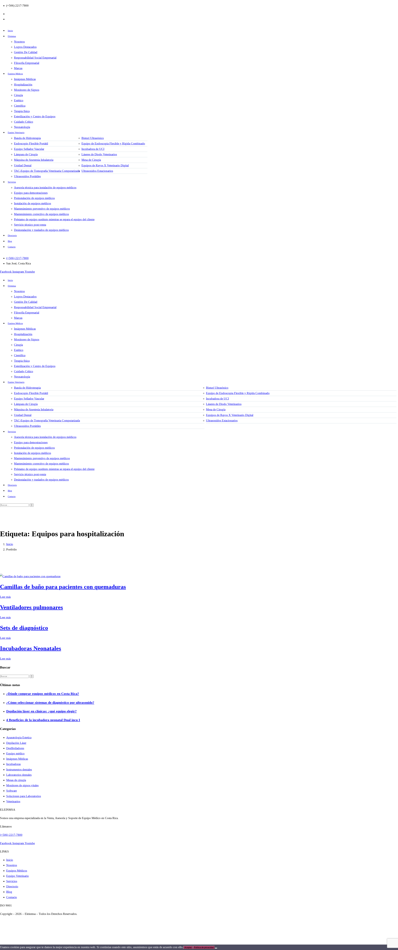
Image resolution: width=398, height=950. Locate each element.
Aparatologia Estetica (18, 737)
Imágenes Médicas (17, 758)
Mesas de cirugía (16, 780)
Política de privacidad (203, 947)
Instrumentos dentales (19, 769)
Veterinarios (13, 801)
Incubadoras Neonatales (30, 648)
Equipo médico (15, 753)
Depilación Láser (16, 743)
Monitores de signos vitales (22, 785)
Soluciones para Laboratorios (23, 796)
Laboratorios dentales (19, 774)
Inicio (9, 544)
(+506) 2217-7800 (11, 834)
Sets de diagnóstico (24, 627)
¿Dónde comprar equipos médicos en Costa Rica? (42, 694)
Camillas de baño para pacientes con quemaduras (63, 586)
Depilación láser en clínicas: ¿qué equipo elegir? (41, 711)
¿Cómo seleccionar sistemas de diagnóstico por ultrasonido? (50, 702)
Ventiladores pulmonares (31, 607)
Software (11, 790)
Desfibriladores (15, 748)
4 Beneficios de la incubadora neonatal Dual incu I (43, 720)
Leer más (5, 596)
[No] (216, 948)
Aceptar (188, 947)
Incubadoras (13, 764)
